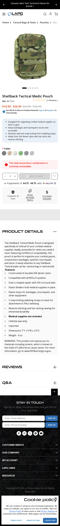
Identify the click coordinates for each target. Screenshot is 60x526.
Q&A (7, 383)
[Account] (50, 14)
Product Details (22, 232)
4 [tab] (32, 88)
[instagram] (24, 433)
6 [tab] (37, 88)
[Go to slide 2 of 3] (4, 4)
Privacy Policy (15, 511)
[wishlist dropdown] (54, 176)
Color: (6, 148)
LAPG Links (8, 467)
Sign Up (51, 418)
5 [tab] (35, 88)
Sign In (41, 110)
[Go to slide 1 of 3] (56, 4)
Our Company (10, 452)
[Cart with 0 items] (56, 14)
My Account (10, 460)
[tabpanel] (30, 56)
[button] (30, 183)
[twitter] (30, 433)
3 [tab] (30, 88)
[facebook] (19, 433)
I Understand (50, 520)
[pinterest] (35, 433)
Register (50, 110)
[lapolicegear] (15, 14)
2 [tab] (28, 88)
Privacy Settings (48, 511)
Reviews (12, 367)
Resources (8, 475)
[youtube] (41, 433)
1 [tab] (24, 88)
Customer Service (13, 444)
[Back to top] (54, 392)
